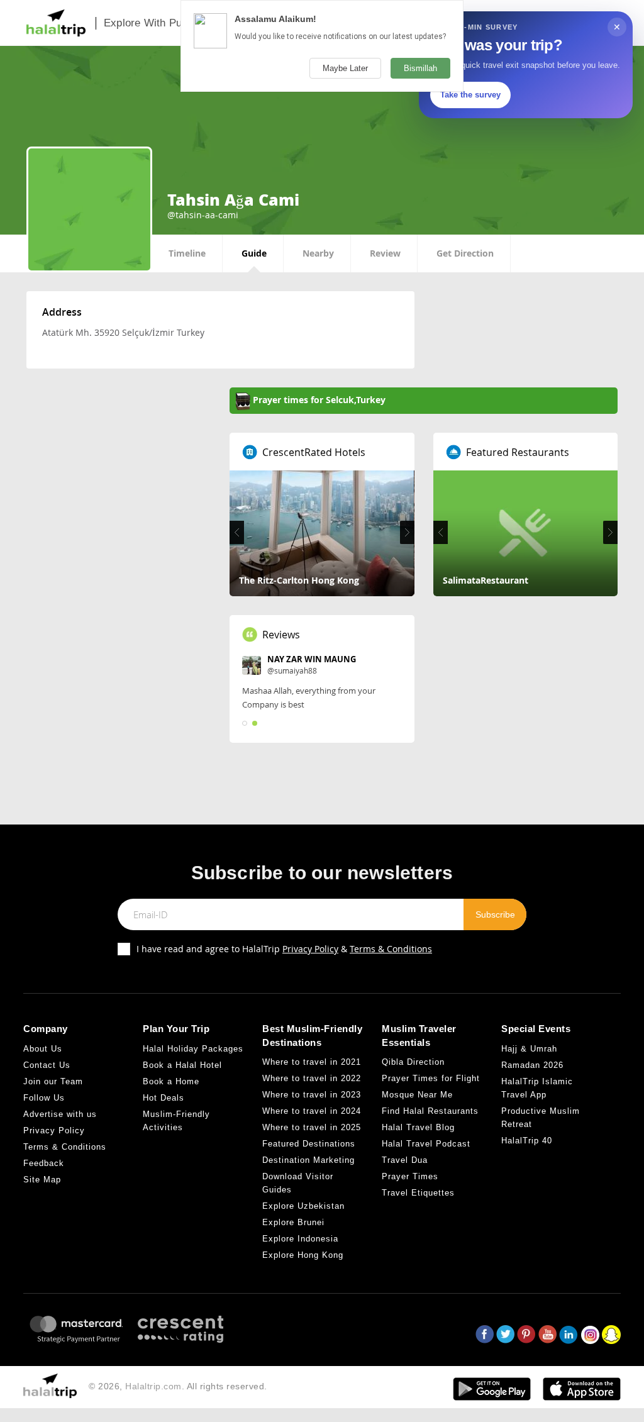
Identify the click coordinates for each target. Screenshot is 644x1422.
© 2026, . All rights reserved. (178, 1386)
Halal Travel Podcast (426, 1143)
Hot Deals (163, 1098)
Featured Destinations (308, 1143)
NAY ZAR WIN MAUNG (311, 659)
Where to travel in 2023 (311, 1094)
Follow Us (44, 1098)
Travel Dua (405, 1160)
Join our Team (53, 1081)
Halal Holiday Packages (193, 1048)
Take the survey (470, 94)
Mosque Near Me (417, 1094)
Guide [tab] (254, 253)
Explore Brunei (293, 1222)
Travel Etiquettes (418, 1192)
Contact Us (46, 1065)
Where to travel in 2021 (311, 1062)
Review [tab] (385, 253)
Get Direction (465, 253)
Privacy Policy (310, 949)
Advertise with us (60, 1114)
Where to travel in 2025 (311, 1127)
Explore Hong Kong (302, 1255)
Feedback (43, 1163)
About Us (42, 1048)
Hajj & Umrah (529, 1048)
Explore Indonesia (300, 1238)
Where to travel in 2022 (311, 1078)
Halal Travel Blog (418, 1127)
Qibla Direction (413, 1062)
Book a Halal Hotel (182, 1065)
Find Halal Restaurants (430, 1111)
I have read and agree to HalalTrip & (284, 949)
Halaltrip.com (153, 1386)
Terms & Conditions (391, 949)
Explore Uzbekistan (303, 1206)
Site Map (42, 1179)
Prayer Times (410, 1176)
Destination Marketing (308, 1160)
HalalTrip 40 (526, 1140)
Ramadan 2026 (532, 1065)
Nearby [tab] (318, 253)
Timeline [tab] (187, 253)
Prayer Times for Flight (431, 1078)
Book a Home (171, 1081)
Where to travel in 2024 (311, 1111)
